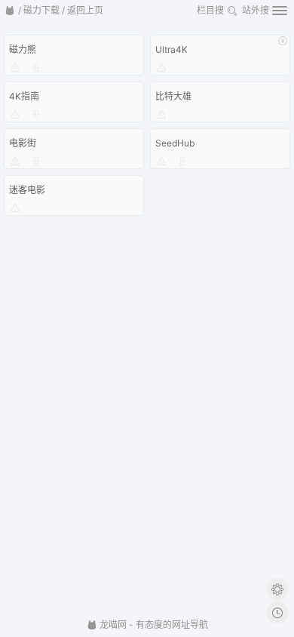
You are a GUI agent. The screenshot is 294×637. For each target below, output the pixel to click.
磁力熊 (22, 49)
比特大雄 (173, 96)
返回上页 (85, 10)
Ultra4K (171, 49)
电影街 (22, 143)
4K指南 (24, 96)
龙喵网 (112, 624)
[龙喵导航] (10, 10)
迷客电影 (27, 189)
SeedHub (174, 143)
